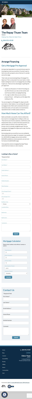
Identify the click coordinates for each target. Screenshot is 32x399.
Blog (3, 353)
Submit (16, 234)
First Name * (5, 159)
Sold (3, 373)
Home (3, 350)
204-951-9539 (8, 40)
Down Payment (8, 255)
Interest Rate (8, 260)
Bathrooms (4, 217)
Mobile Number (5, 180)
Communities (5, 370)
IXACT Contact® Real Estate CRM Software (18, 382)
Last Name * (4, 165)
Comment (5, 326)
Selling (3, 364)
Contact (4, 355)
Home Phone (5, 175)
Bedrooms (4, 212)
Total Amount (8, 250)
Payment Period (8, 271)
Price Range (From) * (6, 191)
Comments (4, 223)
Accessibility (5, 358)
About (3, 367)
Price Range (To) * (6, 196)
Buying (3, 361)
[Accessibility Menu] (5, 394)
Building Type (5, 202)
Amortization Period (9, 266)
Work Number (5, 186)
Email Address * (5, 170)
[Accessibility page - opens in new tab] (11, 388)
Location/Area (5, 207)
